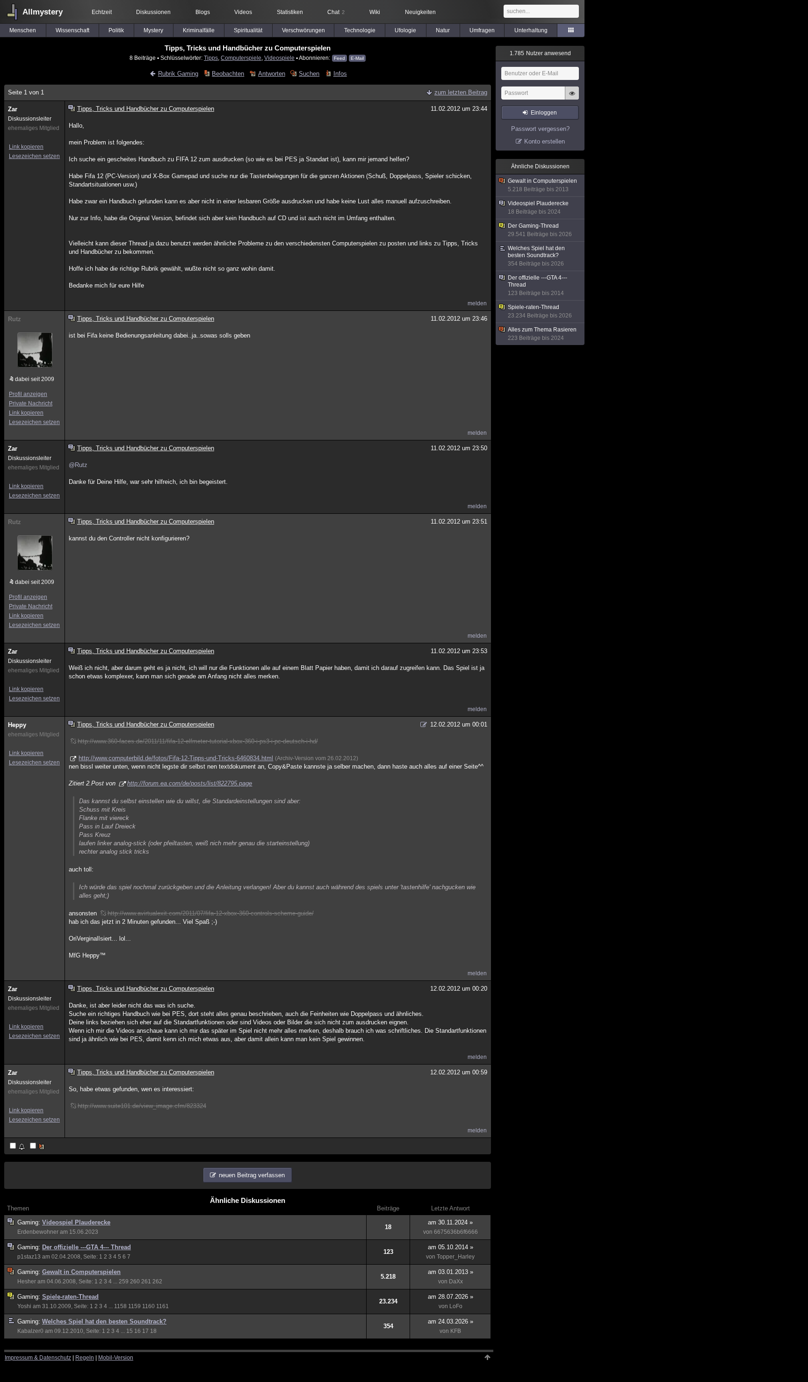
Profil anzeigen (28, 394)
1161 (162, 1306)
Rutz (14, 319)
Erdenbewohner (37, 1232)
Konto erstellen (544, 141)
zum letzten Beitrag (460, 92)
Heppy (17, 724)
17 (145, 1331)
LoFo (455, 1306)
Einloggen (544, 112)
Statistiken (290, 12)
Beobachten (228, 73)
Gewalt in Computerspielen (81, 1271)
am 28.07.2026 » (450, 1296)
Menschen (22, 30)
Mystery (153, 30)
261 (146, 1281)
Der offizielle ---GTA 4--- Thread (86, 1247)
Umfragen (482, 30)
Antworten (271, 73)
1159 (134, 1306)
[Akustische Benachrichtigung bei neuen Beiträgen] (18, 1146)
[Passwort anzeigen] (572, 98)
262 (157, 1281)
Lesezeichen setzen (34, 156)
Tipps (211, 58)
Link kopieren (26, 147)
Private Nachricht (30, 403)
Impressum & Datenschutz (38, 1357)
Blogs (202, 12)
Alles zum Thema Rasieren (542, 333)
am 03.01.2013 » (450, 1271)
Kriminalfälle (199, 30)
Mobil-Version (115, 1357)
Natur (443, 30)
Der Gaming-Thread (540, 230)
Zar (12, 109)
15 (129, 1331)
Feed (339, 58)
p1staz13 (29, 1257)
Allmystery (42, 11)
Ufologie (405, 30)
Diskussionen (153, 12)
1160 (148, 1306)
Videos (243, 12)
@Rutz (78, 464)
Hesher (26, 1281)
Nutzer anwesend (540, 53)
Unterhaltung (531, 30)
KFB (455, 1331)
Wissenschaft (72, 30)
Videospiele (279, 58)
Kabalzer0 (30, 1331)
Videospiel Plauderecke (76, 1222)
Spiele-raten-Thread (70, 1296)
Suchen (309, 73)
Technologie (359, 30)
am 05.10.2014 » (450, 1247)
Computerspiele (241, 58)
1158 (120, 1306)
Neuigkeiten (420, 12)
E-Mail (357, 58)
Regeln (84, 1357)
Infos (339, 73)
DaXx (456, 1281)
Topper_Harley (456, 1257)
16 (137, 1331)
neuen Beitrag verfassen (252, 1175)
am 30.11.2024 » (450, 1222)
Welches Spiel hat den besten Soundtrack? (104, 1321)
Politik (116, 30)
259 (124, 1281)
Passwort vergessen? (540, 128)
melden (477, 303)
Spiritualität (248, 30)
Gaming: (29, 1222)
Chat (336, 12)
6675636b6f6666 (456, 1232)
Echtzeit (102, 12)
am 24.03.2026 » (450, 1321)
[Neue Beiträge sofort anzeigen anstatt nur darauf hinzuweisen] (38, 1146)
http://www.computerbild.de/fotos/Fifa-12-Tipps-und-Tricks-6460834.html (176, 758)
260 (135, 1281)
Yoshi (24, 1306)
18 (153, 1331)
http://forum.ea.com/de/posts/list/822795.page (189, 783)
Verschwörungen (303, 30)
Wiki (374, 12)
